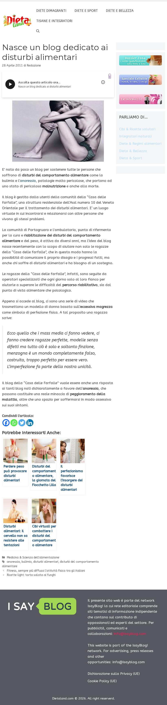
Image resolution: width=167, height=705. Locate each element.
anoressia (28, 181)
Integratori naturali (135, 136)
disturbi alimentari (45, 562)
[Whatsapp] (14, 422)
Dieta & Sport (130, 158)
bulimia (27, 562)
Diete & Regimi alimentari (140, 143)
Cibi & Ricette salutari (137, 129)
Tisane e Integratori (54, 21)
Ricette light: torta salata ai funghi (31, 575)
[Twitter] (21, 422)
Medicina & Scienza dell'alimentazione (33, 557)
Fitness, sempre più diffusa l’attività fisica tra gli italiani (46, 570)
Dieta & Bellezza (133, 151)
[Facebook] (6, 422)
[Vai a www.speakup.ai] (110, 76)
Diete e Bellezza (120, 11)
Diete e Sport (86, 11)
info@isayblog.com (130, 634)
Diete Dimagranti (51, 11)
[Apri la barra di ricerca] (38, 31)
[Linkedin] (29, 422)
